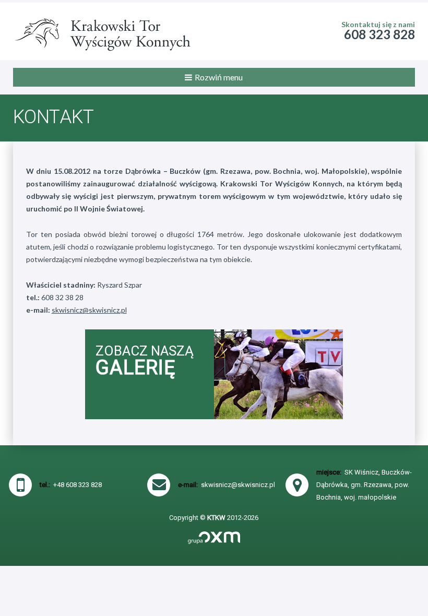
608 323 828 (379, 34)
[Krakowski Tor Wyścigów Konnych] (102, 31)
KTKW (216, 518)
